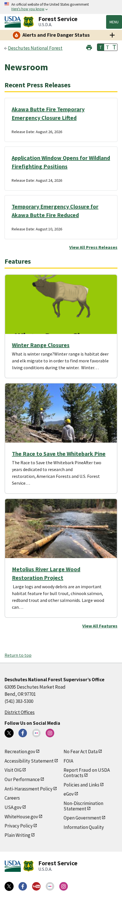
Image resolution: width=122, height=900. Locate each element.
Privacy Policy (19, 826)
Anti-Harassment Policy (28, 789)
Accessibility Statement (29, 761)
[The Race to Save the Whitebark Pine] (61, 413)
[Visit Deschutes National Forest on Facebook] (22, 733)
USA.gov (13, 807)
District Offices (20, 712)
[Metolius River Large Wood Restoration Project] (61, 528)
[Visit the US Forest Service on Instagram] (63, 886)
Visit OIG (13, 770)
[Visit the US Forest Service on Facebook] (22, 886)
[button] (89, 47)
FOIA (68, 761)
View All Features (99, 626)
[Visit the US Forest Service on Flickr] (49, 886)
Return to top (18, 655)
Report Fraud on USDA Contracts (87, 773)
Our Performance (22, 779)
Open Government (82, 818)
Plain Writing (17, 835)
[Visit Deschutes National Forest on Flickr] (36, 733)
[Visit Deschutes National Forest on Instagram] (49, 733)
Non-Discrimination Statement (83, 806)
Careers (12, 798)
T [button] (100, 47)
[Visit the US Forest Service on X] (9, 886)
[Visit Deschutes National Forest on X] (9, 733)
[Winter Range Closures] (61, 304)
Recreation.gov (20, 751)
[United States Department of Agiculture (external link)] (14, 22)
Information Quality (84, 827)
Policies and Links (81, 785)
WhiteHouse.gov (21, 817)
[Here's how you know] (61, 7)
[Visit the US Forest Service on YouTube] (36, 886)
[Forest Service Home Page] (28, 22)
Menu (114, 21)
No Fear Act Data (81, 751)
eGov (69, 794)
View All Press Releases (93, 247)
